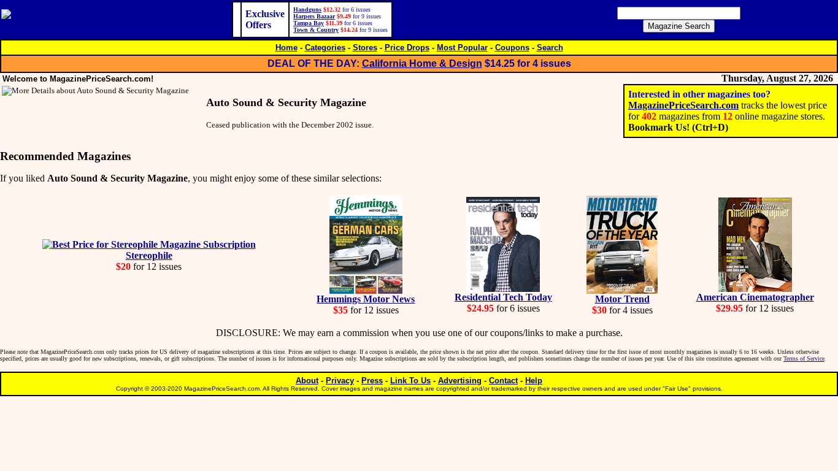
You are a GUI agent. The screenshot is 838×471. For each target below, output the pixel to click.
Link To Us (410, 380)
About (307, 380)
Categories (325, 47)
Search (550, 47)
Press (372, 380)
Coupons (512, 47)
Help (533, 380)
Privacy (340, 380)
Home (286, 47)
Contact (503, 380)
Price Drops (407, 47)
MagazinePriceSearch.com (683, 105)
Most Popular (462, 47)
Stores (365, 47)
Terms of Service (804, 358)
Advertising (460, 380)
